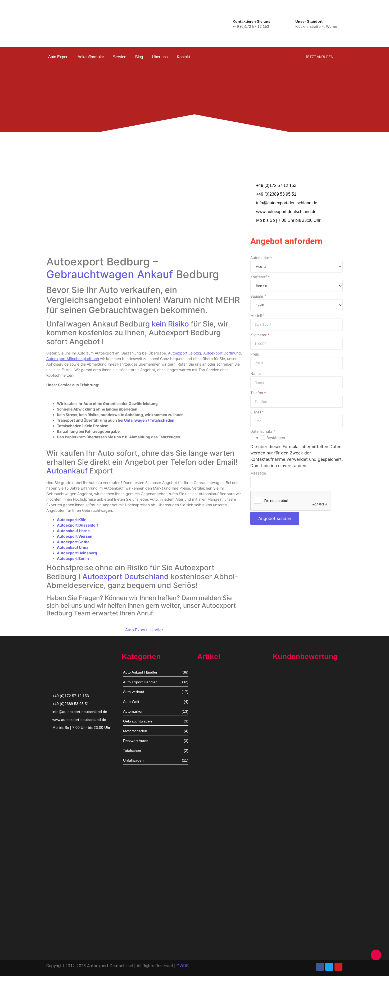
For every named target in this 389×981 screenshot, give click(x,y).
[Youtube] (338, 967)
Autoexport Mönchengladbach (223, 813)
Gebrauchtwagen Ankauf (109, 274)
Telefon (258, 393)
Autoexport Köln (72, 519)
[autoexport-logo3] (64, 22)
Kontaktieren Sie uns (251, 21)
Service (119, 56)
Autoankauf (67, 470)
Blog (139, 56)
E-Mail (257, 412)
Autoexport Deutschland (125, 576)
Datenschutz (262, 431)
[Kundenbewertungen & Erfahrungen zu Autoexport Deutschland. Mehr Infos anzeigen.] (363, 71)
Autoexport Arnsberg (215, 940)
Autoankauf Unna (72, 547)
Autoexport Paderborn (216, 907)
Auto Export (58, 56)
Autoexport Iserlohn (214, 858)
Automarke (261, 258)
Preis (254, 354)
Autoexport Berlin (73, 558)
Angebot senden (274, 518)
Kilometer (259, 335)
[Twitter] (329, 967)
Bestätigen (275, 438)
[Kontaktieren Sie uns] (227, 23)
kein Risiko (170, 323)
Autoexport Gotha (73, 542)
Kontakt (183, 56)
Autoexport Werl (211, 767)
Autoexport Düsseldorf (77, 525)
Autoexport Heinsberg (77, 553)
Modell (257, 315)
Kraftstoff (260, 277)
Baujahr (258, 296)
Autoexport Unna (211, 718)
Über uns (160, 56)
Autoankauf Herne (73, 530)
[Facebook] (320, 967)
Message (258, 473)
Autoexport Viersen (74, 536)
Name (255, 373)
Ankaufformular (91, 56)
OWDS (183, 965)
